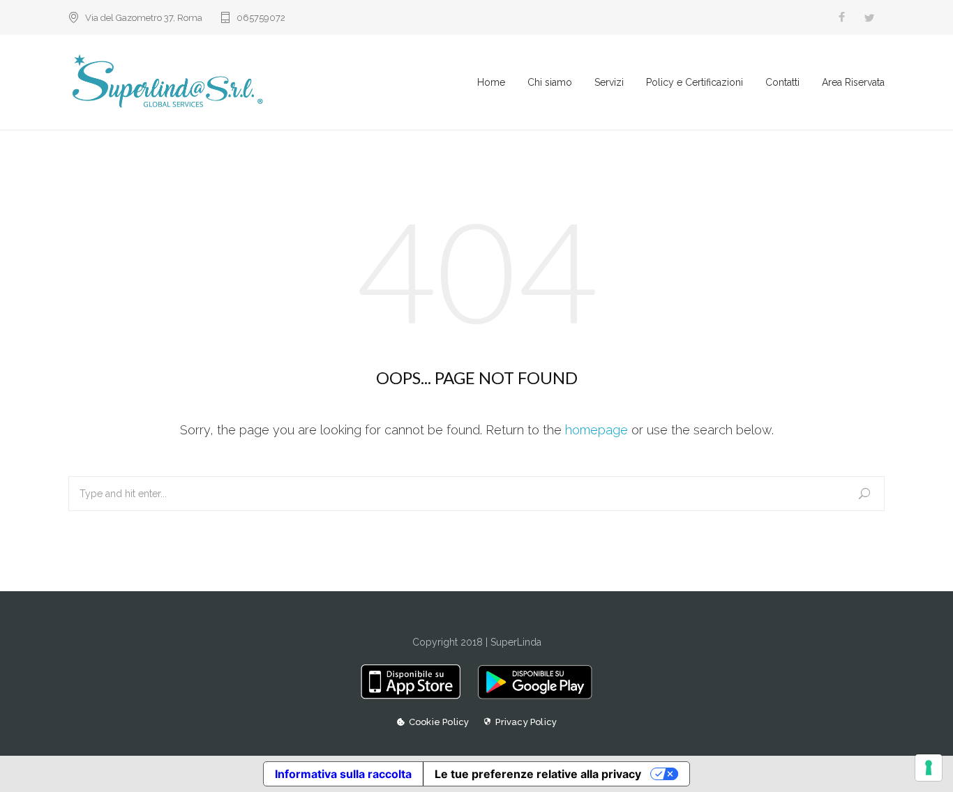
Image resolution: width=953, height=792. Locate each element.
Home (491, 82)
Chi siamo (549, 82)
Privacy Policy (526, 722)
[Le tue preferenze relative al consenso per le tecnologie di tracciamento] (928, 767)
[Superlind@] (272, 82)
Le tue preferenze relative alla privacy (538, 774)
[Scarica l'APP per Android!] (531, 695)
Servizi (609, 82)
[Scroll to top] (914, 753)
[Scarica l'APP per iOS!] (415, 695)
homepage (596, 429)
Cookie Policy (439, 722)
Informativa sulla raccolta (343, 774)
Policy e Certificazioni (694, 82)
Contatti (782, 82)
